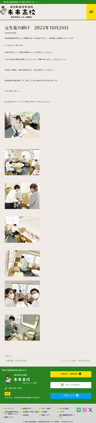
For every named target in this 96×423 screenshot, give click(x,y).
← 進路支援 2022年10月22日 (15, 361)
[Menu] (91, 12)
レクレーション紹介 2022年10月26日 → (76, 361)
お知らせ (8, 356)
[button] (70, 374)
